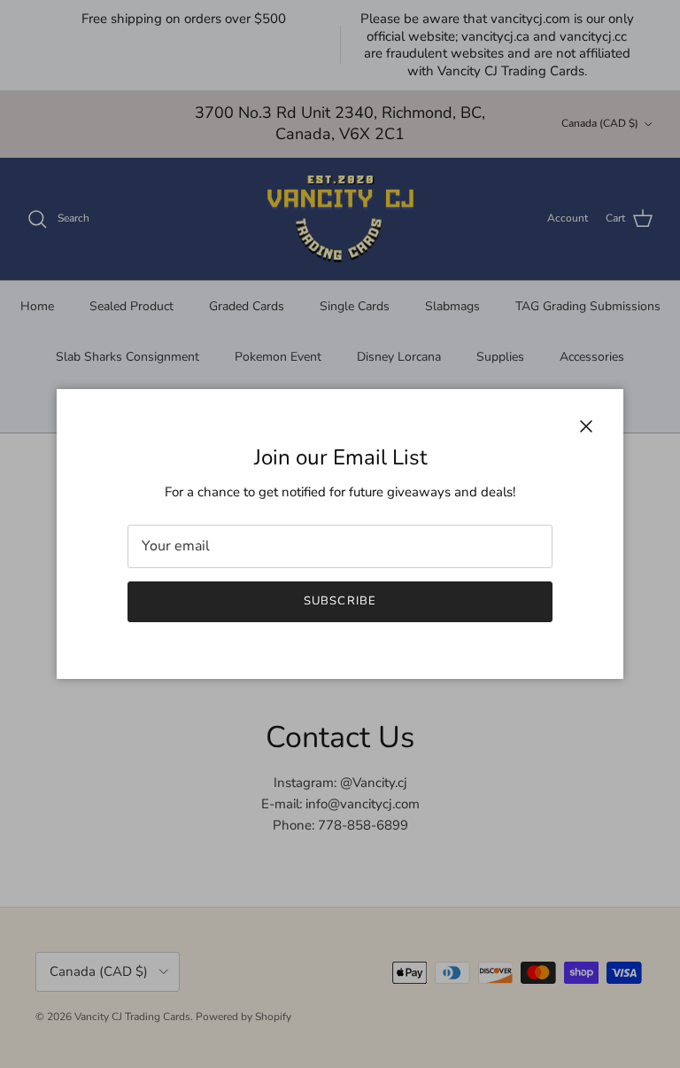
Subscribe (339, 601)
